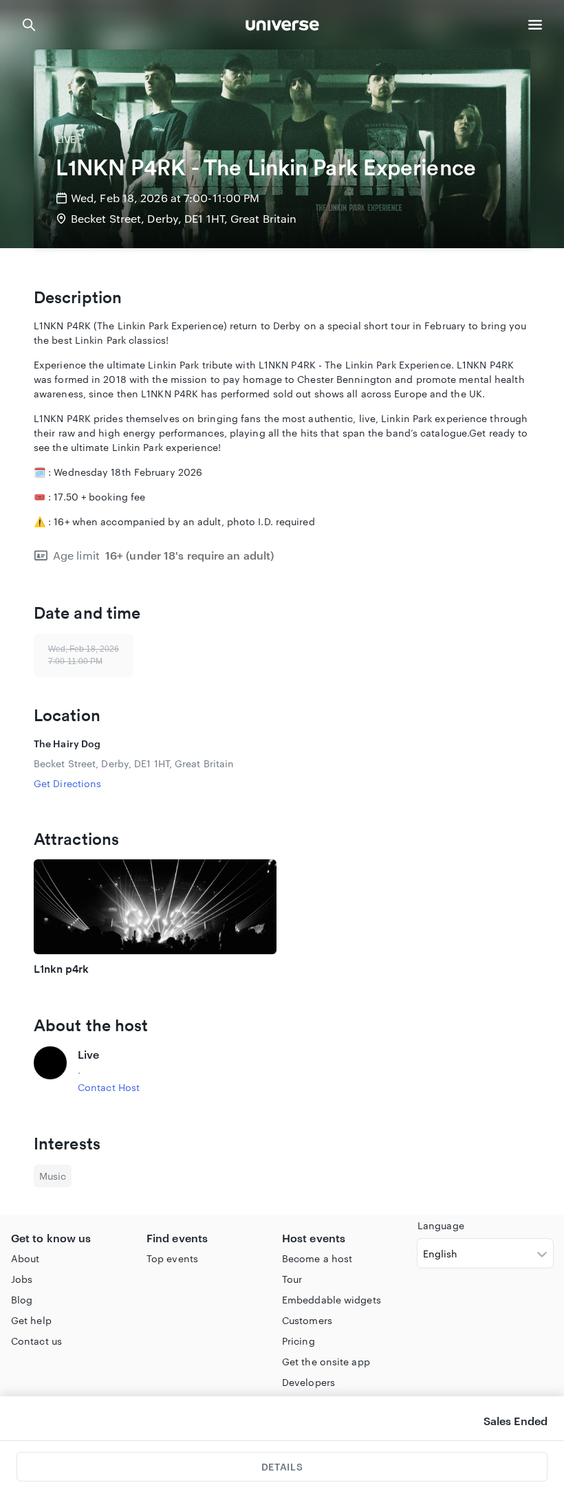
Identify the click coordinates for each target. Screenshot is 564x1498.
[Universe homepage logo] (282, 27)
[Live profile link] (50, 1070)
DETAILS (282, 1467)
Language (440, 1225)
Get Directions (67, 783)
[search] (29, 25)
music (52, 1176)
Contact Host (109, 1087)
